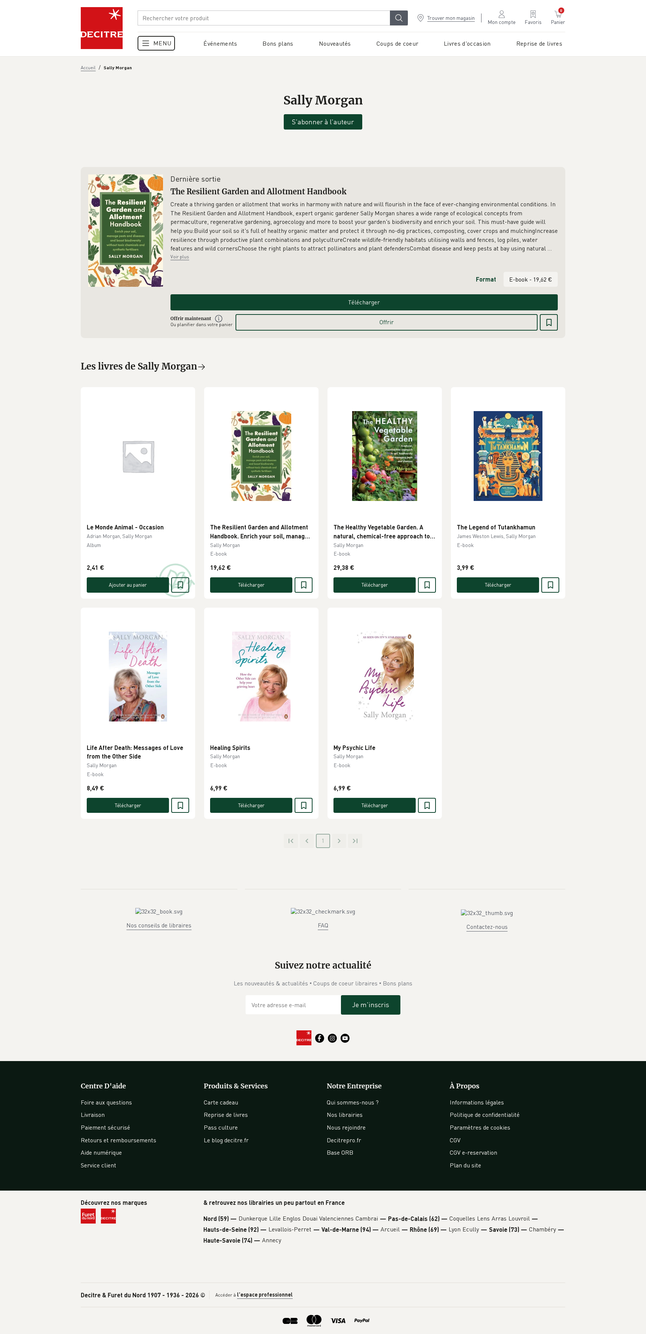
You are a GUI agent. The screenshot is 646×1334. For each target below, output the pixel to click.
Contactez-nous (487, 926)
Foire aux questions (106, 1102)
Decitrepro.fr (344, 1140)
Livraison (93, 1114)
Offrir (386, 322)
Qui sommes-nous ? (353, 1102)
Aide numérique (101, 1152)
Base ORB (340, 1152)
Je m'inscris (370, 1004)
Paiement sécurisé (105, 1127)
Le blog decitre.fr (226, 1140)
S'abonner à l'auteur (323, 122)
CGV (455, 1140)
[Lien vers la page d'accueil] (102, 28)
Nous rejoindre (346, 1127)
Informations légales (477, 1102)
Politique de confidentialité (485, 1114)
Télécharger (364, 302)
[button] (364, 226)
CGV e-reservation (473, 1152)
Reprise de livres (226, 1114)
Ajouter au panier (128, 584)
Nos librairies (345, 1114)
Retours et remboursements (118, 1140)
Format (486, 279)
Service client (98, 1165)
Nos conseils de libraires (158, 925)
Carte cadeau (221, 1102)
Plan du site (465, 1165)
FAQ (323, 925)
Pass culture (221, 1127)
